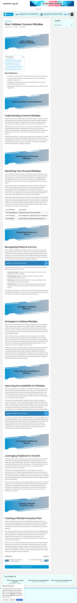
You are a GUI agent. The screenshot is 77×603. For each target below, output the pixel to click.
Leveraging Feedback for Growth (13, 67)
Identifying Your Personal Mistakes (14, 61)
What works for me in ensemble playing (38, 580)
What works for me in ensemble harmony (15, 14)
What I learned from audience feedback (39, 14)
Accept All (19, 599)
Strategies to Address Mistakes (13, 64)
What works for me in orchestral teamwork (15, 581)
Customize (5, 599)
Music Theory (8, 21)
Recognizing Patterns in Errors (13, 63)
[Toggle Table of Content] (22, 57)
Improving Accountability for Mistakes (14, 66)
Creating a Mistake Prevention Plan (14, 69)
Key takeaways (10, 58)
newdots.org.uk (10, 4)
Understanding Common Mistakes (13, 60)
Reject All (12, 599)
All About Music (58, 25)
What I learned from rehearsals (61, 14)
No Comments (22, 27)
